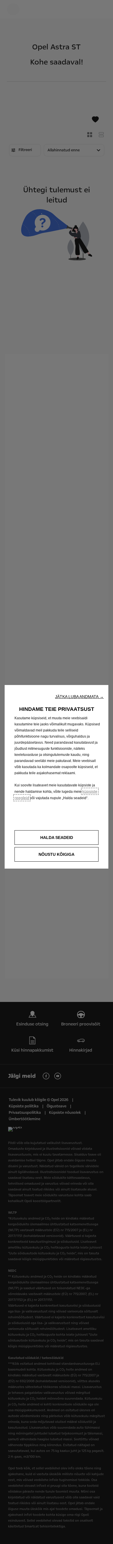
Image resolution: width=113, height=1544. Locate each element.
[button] (79, 696)
